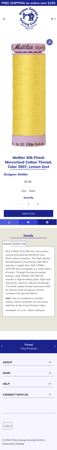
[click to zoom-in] (49, 42)
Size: (24, 190)
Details (7, 243)
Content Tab (19, 243)
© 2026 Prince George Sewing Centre (22, 439)
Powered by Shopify (13, 443)
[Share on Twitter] (28, 222)
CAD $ (7, 426)
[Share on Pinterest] (47, 222)
